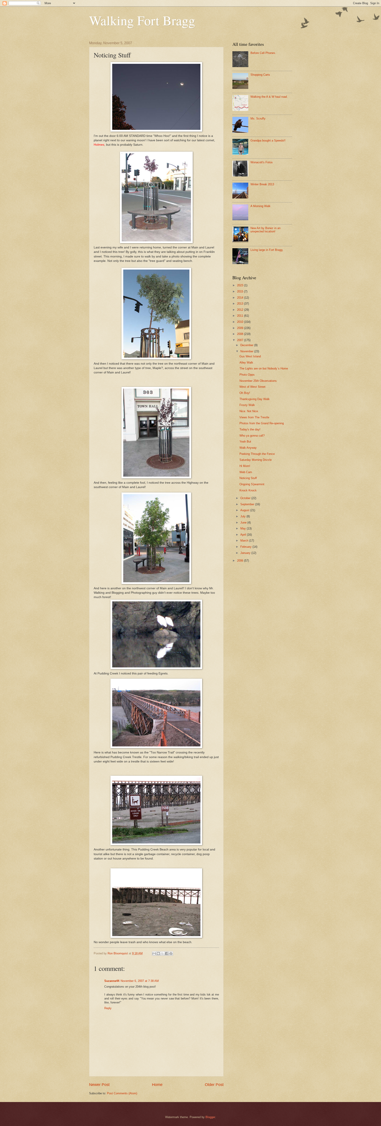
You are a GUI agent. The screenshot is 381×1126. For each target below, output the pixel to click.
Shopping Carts (260, 74)
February (246, 546)
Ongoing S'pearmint (251, 484)
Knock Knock (248, 490)
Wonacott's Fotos (261, 162)
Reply (108, 1008)
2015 (240, 291)
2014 (240, 297)
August (245, 510)
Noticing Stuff (248, 478)
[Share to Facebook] (166, 953)
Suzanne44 (111, 981)
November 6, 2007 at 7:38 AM (140, 981)
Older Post (214, 1084)
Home (157, 1084)
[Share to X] (162, 953)
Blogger (210, 1117)
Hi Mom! (244, 466)
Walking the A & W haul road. (269, 96)
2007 (240, 340)
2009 (240, 328)
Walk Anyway (248, 447)
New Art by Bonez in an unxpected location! (265, 229)
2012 (240, 309)
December (247, 345)
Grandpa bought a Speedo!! (268, 140)
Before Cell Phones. (263, 53)
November (247, 351)
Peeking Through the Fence (257, 454)
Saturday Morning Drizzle (255, 459)
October (245, 498)
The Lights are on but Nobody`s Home (263, 368)
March (244, 540)
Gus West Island (250, 356)
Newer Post (99, 1084)
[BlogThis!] (158, 953)
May (243, 528)
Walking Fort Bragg (142, 20)
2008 (240, 334)
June (243, 522)
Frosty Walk (247, 405)
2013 (240, 303)
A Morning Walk (260, 206)
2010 (240, 321)
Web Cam (245, 472)
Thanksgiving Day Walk (254, 399)
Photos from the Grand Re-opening (261, 423)
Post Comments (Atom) (122, 1093)
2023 (240, 285)
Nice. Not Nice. (249, 411)
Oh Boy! (244, 393)
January (245, 553)
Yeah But (245, 441)
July (243, 516)
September (247, 504)
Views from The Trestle (254, 417)
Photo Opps (247, 374)
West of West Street (252, 386)
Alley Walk (246, 362)
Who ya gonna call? (252, 435)
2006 (240, 560)
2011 (240, 315)
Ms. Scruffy (257, 118)
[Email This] (154, 953)
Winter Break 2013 (262, 184)
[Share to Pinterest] (171, 953)
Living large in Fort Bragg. (266, 250)
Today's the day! (249, 429)
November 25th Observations (258, 380)
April (243, 534)
